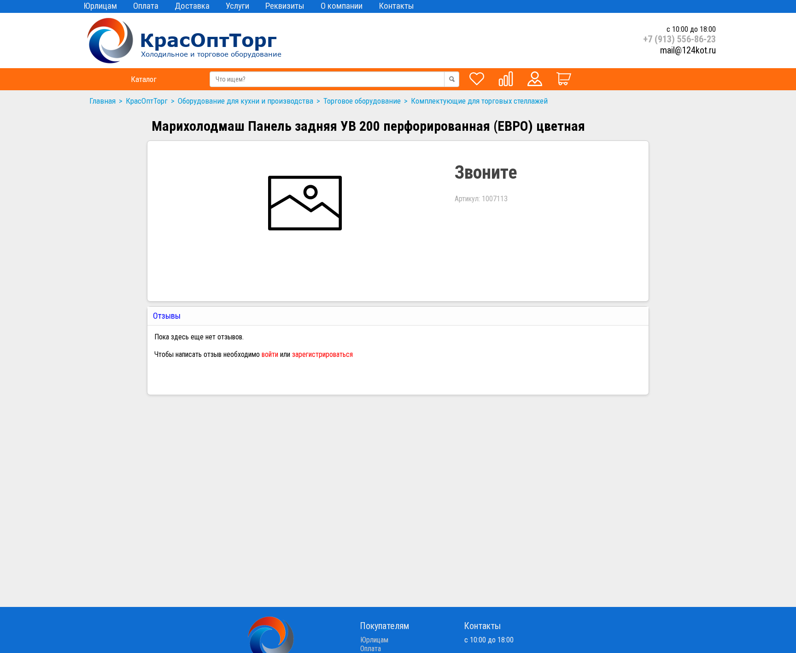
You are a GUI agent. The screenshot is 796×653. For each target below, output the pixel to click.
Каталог (144, 79)
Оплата (145, 5)
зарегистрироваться (322, 354)
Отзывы (167, 316)
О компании (342, 5)
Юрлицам (100, 5)
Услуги (237, 5)
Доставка (192, 5)
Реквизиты (284, 5)
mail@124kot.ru (688, 50)
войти (270, 354)
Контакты (396, 5)
